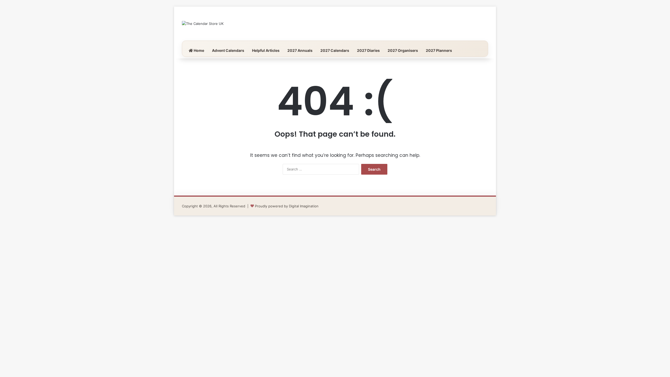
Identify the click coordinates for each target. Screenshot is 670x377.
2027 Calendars (334, 50)
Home (198, 50)
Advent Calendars (228, 50)
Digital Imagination (304, 206)
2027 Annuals (299, 50)
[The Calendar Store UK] (203, 23)
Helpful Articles (266, 50)
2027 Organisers (403, 50)
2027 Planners (439, 50)
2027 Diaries (368, 50)
